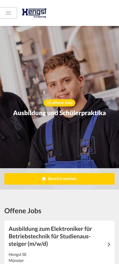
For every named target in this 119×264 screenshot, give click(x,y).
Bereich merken (62, 178)
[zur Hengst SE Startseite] (42, 13)
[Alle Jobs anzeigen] (8, 13)
